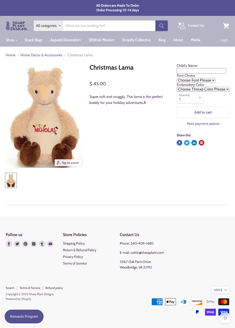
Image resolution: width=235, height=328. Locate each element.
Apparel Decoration (65, 40)
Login (224, 40)
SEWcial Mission (101, 40)
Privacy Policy (73, 257)
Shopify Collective (136, 40)
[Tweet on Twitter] (187, 142)
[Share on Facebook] (179, 142)
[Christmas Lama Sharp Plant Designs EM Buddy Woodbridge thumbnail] (11, 180)
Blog (161, 40)
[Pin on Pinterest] (201, 142)
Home (10, 55)
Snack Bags (33, 40)
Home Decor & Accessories (41, 55)
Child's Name (187, 65)
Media (195, 40)
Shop (10, 40)
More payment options (203, 124)
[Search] (161, 25)
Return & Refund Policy (79, 250)
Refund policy (54, 288)
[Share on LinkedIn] (194, 142)
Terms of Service (75, 263)
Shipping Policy (74, 243)
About (178, 40)
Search (10, 288)
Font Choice (186, 75)
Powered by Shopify (18, 299)
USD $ (218, 290)
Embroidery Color (190, 85)
